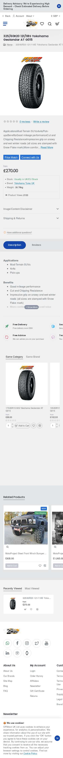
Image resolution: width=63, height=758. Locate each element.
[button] (22, 425)
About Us (9, 665)
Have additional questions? (19, 232)
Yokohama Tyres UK (24, 183)
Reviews (36, 245)
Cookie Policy (30, 753)
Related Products (14, 497)
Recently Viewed (12, 588)
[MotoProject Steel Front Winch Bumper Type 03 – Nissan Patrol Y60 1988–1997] (26, 528)
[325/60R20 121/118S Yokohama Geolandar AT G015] (12, 604)
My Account (38, 665)
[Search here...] (49, 23)
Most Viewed (32, 588)
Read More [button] (47, 147)
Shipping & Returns (14, 218)
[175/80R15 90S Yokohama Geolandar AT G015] (27, 384)
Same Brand (33, 356)
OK (57, 738)
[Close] (59, 6)
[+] (12, 424)
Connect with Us (30, 157)
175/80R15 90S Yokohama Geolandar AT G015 (24, 409)
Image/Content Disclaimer (17, 209)
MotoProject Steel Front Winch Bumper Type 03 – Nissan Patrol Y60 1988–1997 (26, 553)
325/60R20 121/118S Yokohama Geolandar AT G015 (37, 598)
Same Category (14, 356)
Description (14, 245)
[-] (12, 427)
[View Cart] (57, 23)
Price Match (11, 157)
